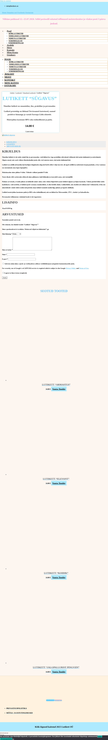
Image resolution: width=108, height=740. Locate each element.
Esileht (12, 93)
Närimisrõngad (16, 71)
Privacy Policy (71, 268)
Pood (9, 31)
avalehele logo (54, 10)
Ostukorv (11, 55)
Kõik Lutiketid (16, 33)
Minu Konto (12, 52)
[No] (13, 739)
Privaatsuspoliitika (6, 739)
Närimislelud (15, 41)
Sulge (99, 736)
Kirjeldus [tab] (11, 142)
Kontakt (10, 50)
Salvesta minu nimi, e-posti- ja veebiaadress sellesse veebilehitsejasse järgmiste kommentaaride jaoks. (40, 264)
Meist (9, 47)
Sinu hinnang (7, 234)
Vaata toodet (58, 389)
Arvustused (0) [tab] (13, 146)
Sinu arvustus (7, 250)
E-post (5, 259)
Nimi (4, 254)
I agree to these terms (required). (15, 273)
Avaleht (10, 45)
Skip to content (5, 1)
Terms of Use (83, 268)
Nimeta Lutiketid (17, 38)
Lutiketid (19, 93)
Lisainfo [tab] (10, 144)
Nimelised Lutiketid (19, 36)
